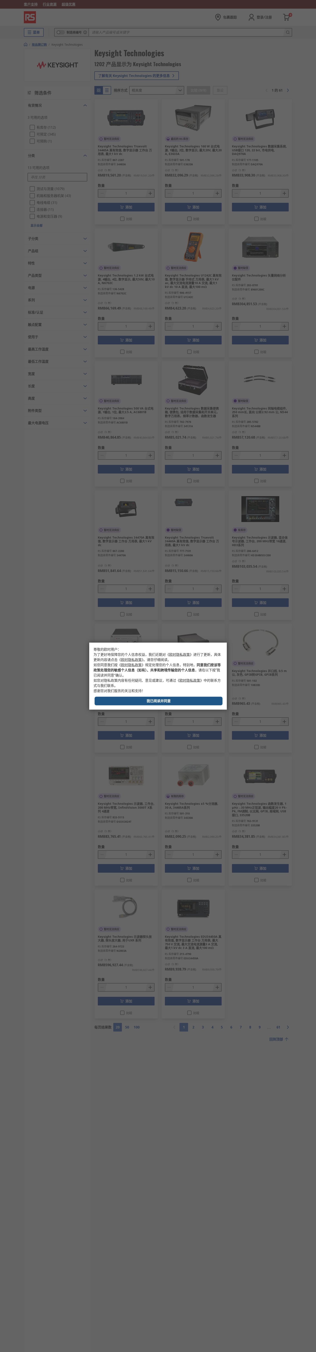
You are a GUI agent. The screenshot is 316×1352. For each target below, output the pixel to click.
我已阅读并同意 (159, 701)
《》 (179, 654)
